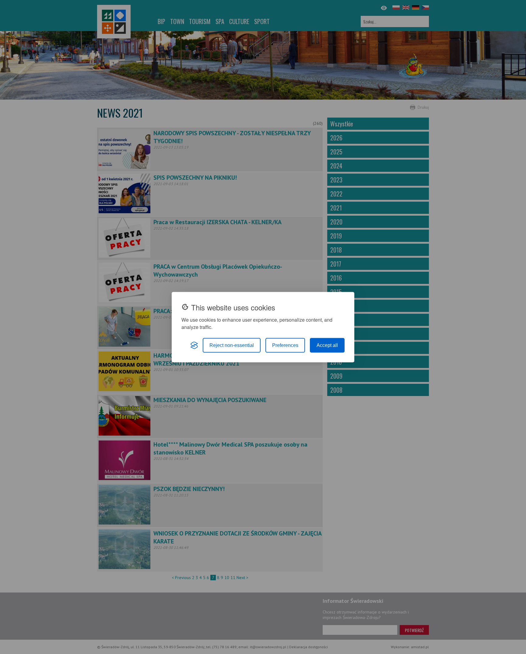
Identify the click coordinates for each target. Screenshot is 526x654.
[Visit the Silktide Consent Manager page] (194, 345)
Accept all (327, 345)
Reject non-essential (231, 345)
